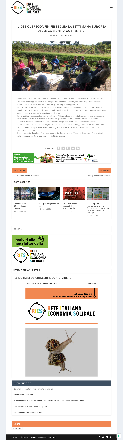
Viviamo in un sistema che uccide (28, 412)
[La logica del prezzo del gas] (49, 193)
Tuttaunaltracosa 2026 (24, 395)
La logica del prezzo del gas (49, 205)
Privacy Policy (17, 428)
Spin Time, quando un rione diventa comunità (33, 389)
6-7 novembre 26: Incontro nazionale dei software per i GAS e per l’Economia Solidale (49, 400)
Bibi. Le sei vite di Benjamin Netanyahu (30, 406)
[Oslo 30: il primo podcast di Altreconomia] (74, 193)
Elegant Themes (29, 437)
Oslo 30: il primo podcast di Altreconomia (70, 206)
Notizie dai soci (67, 35)
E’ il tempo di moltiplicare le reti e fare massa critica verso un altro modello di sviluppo (98, 208)
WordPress (53, 437)
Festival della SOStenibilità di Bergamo (21, 206)
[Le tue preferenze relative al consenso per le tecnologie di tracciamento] (119, 436)
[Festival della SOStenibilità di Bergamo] (25, 193)
